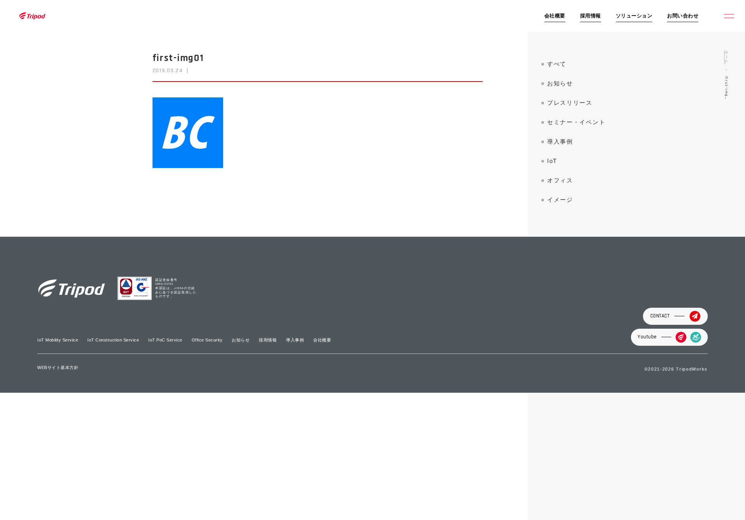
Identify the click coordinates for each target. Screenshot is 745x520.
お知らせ (560, 83)
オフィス (560, 180)
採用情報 (590, 16)
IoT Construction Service (113, 340)
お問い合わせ (682, 16)
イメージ (560, 199)
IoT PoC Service (165, 340)
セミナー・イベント (576, 122)
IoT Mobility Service (57, 340)
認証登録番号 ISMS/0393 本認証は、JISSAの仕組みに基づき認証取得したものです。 (176, 288)
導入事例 (560, 141)
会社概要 (554, 16)
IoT (552, 161)
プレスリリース (570, 102)
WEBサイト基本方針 (57, 367)
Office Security (207, 340)
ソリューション (634, 16)
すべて (557, 64)
